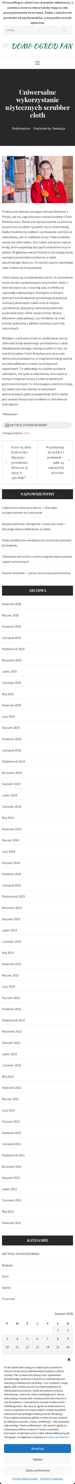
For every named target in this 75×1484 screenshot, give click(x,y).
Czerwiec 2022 (11, 1065)
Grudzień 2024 (11, 739)
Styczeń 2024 (11, 863)
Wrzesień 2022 (12, 1031)
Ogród (6, 1288)
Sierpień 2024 (11, 784)
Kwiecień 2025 (11, 705)
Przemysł (8, 1299)
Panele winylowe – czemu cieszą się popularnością (36, 573)
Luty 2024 (8, 851)
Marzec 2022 (10, 1099)
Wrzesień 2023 (12, 908)
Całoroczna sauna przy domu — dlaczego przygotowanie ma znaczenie (29, 510)
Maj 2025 (8, 694)
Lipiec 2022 (9, 1054)
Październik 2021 (13, 1155)
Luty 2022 (8, 1110)
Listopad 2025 (11, 638)
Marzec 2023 (10, 975)
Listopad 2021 (11, 1144)
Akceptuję (37, 1448)
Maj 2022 (8, 1076)
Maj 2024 (8, 818)
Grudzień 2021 (11, 1133)
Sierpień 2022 (11, 1043)
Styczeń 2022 (11, 1121)
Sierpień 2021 (11, 1178)
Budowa (7, 1265)
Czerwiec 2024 (11, 806)
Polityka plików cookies (25, 1478)
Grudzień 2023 (11, 874)
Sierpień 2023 (11, 919)
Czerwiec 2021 (11, 1200)
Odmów (37, 1459)
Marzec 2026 (10, 615)
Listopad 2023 (11, 885)
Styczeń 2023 (11, 998)
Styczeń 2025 (11, 728)
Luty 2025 (8, 716)
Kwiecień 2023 (11, 964)
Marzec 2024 (10, 840)
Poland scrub (46, 252)
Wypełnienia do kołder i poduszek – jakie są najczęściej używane (55, 460)
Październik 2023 (13, 896)
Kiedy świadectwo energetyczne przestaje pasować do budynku (36, 542)
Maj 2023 (8, 953)
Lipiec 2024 (9, 795)
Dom (27, 433)
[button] (69, 1360)
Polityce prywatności (57, 1437)
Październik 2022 (13, 1020)
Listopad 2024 (11, 750)
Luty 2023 (8, 986)
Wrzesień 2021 (12, 1167)
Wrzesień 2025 (12, 660)
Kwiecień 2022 (11, 1088)
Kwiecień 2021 (11, 1223)
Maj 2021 (8, 1211)
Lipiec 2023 (9, 930)
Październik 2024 (13, 761)
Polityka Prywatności (51, 1478)
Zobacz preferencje (37, 1470)
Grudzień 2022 (11, 1009)
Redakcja (59, 128)
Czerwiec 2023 (11, 941)
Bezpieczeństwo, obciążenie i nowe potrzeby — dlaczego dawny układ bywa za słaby (34, 526)
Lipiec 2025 (9, 671)
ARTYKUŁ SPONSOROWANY (20, 1254)
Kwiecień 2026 (11, 604)
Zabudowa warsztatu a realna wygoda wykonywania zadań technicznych (37, 559)
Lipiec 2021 (9, 1189)
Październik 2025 (13, 649)
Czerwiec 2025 (11, 683)
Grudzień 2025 (11, 626)
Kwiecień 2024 (11, 829)
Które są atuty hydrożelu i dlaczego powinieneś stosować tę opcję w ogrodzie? (21, 462)
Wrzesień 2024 (12, 773)
